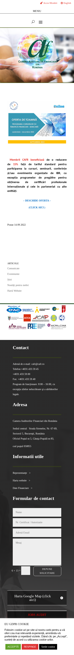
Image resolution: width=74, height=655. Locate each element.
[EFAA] (55, 312)
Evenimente (13, 274)
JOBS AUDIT (37, 615)
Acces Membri (50, 3)
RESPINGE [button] (30, 646)
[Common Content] (60, 312)
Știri (9, 279)
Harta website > (21, 480)
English (67, 3)
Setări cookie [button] (48, 646)
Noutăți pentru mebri (18, 285)
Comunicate (13, 268)
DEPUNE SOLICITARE (47, 571)
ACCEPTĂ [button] (13, 646)
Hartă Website (14, 290)
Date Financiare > (22, 488)
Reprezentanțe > (22, 473)
